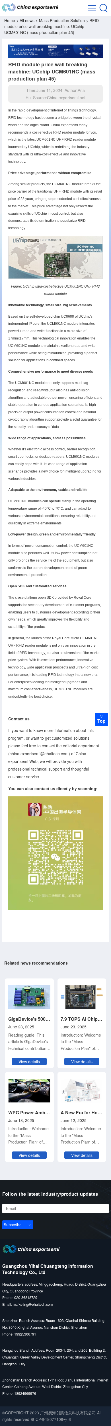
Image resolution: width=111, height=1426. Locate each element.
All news (27, 20)
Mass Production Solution (62, 20)
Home (9, 20)
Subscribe (13, 1224)
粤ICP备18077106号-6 (50, 1419)
